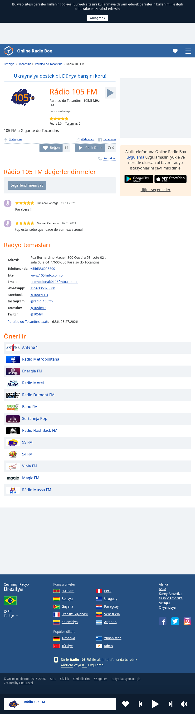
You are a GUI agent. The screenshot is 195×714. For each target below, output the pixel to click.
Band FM (30, 406)
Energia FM (32, 371)
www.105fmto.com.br (47, 275)
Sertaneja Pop (34, 418)
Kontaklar (109, 158)
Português (15, 139)
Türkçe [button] (9, 616)
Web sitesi (87, 139)
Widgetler (100, 679)
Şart (53, 679)
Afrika (163, 584)
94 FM (27, 454)
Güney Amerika (171, 598)
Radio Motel (33, 382)
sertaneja (64, 111)
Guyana (67, 606)
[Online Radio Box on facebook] (162, 621)
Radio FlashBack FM (40, 430)
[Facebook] (107, 139)
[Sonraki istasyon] (170, 704)
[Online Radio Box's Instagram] (187, 621)
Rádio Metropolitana (40, 359)
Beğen (55, 147)
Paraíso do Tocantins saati (28, 321)
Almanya (68, 638)
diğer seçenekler (156, 189)
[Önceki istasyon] (140, 704)
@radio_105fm (41, 301)
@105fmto (38, 307)
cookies (66, 4)
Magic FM (30, 477)
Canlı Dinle (93, 147)
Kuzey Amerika (170, 593)
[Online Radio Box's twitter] (175, 621)
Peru (107, 590)
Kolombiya (70, 622)
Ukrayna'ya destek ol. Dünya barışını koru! (60, 76)
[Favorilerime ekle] (125, 704)
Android (67, 665)
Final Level (26, 683)
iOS (84, 665)
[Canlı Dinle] (110, 93)
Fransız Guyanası (75, 614)
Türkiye (67, 646)
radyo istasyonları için (126, 679)
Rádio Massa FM (36, 489)
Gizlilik (64, 679)
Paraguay (111, 606)
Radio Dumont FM (38, 394)
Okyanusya (167, 607)
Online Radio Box (34, 51)
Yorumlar (71, 124)
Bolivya (67, 598)
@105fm (36, 314)
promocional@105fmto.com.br (54, 281)
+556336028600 (42, 268)
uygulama (135, 157)
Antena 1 (30, 347)
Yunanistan (112, 638)
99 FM (27, 442)
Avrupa (164, 602)
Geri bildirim (81, 679)
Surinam (68, 590)
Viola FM (29, 466)
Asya (162, 589)
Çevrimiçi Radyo (16, 587)
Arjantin (110, 622)
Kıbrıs (108, 646)
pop (51, 111)
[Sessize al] (185, 704)
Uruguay (110, 598)
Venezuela (112, 614)
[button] (155, 704)
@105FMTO (39, 294)
